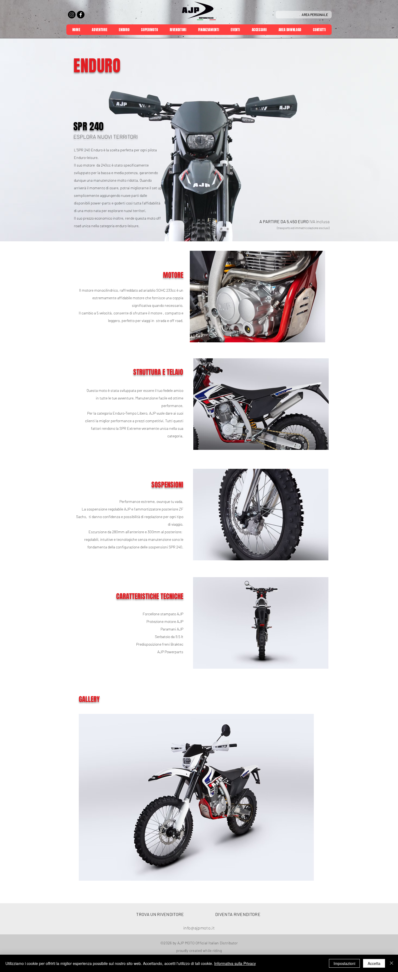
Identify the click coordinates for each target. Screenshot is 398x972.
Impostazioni (344, 963)
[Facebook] (80, 14)
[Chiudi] (391, 963)
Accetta (374, 963)
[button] (196, 797)
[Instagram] (72, 14)
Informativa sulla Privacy (235, 963)
